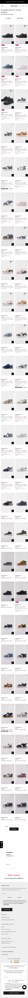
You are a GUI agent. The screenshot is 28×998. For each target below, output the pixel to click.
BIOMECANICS (4, 47)
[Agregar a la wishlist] (13, 357)
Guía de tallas (4, 954)
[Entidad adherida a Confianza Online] (14, 962)
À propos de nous (5, 917)
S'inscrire (7, 909)
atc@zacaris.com (5, 942)
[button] (4, 188)
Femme (10, 981)
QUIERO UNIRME (14, 992)
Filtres (8, 18)
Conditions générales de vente (8, 931)
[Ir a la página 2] (21, 825)
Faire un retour (4, 934)
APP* (19, 2)
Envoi (2, 927)
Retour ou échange (5, 929)
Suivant (14, 829)
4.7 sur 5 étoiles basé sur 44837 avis (14, 878)
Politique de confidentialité (7, 919)
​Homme (19, 897)
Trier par (20, 18)
